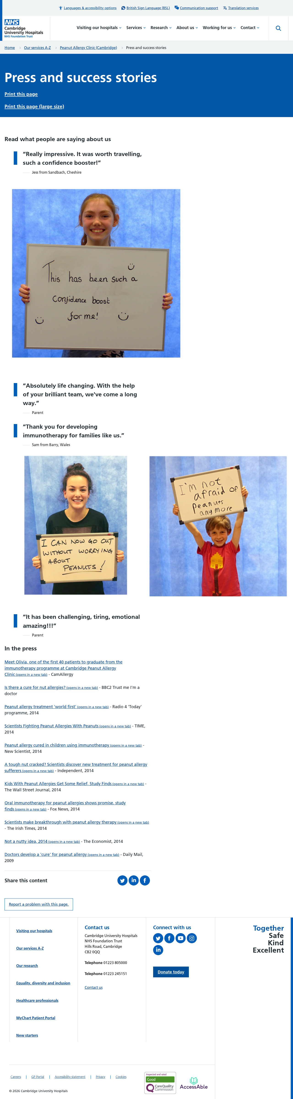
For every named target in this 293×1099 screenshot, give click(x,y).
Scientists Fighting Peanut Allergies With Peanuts (68, 726)
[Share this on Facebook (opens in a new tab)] (145, 880)
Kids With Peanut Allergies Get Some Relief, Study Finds (74, 783)
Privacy (100, 1077)
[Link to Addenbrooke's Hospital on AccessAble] (193, 1083)
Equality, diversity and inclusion (43, 983)
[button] (87, 8)
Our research (27, 965)
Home (10, 47)
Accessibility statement (70, 1077)
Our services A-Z (37, 47)
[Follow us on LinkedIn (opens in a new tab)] (158, 951)
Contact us (94, 987)
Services (134, 27)
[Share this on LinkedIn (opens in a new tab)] (134, 880)
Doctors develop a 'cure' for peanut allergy (62, 854)
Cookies (121, 1077)
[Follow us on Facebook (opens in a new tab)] (170, 939)
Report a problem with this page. (39, 904)
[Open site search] (278, 28)
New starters (27, 1035)
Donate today (171, 972)
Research (159, 27)
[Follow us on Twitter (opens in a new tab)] (158, 939)
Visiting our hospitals (97, 27)
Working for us (217, 27)
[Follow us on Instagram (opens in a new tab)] (192, 939)
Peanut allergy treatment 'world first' (57, 706)
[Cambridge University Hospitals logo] (27, 28)
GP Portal (37, 1077)
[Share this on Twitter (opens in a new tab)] (123, 880)
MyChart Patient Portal (35, 1018)
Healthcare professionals (37, 1000)
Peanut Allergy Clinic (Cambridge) (88, 47)
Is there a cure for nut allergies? (51, 687)
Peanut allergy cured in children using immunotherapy (73, 745)
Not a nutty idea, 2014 (42, 841)
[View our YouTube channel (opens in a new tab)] (181, 939)
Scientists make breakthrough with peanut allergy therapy (77, 822)
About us (185, 27)
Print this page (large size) (34, 106)
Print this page (21, 94)
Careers (16, 1077)
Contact (248, 27)
